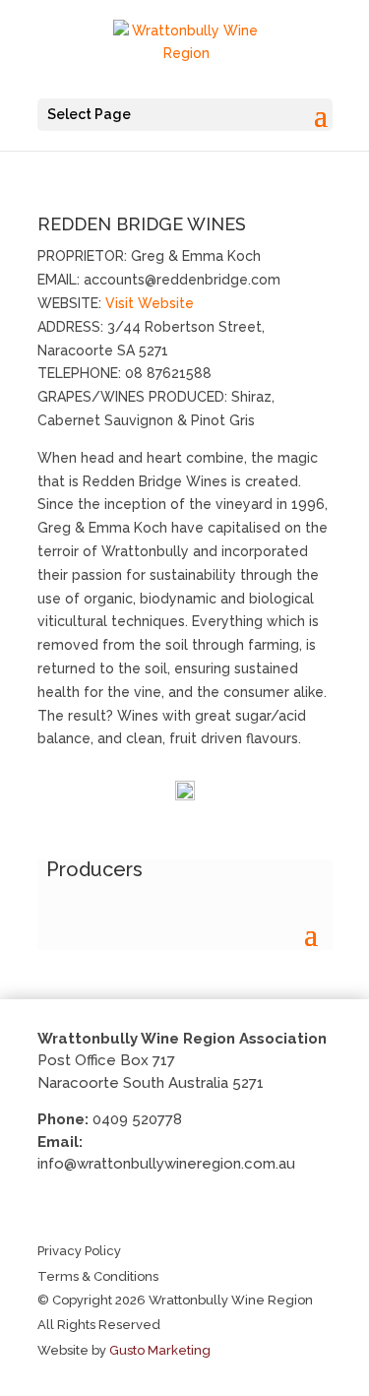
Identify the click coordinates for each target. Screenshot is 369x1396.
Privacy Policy (79, 1250)
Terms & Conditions (97, 1276)
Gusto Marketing (160, 1350)
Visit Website (149, 303)
